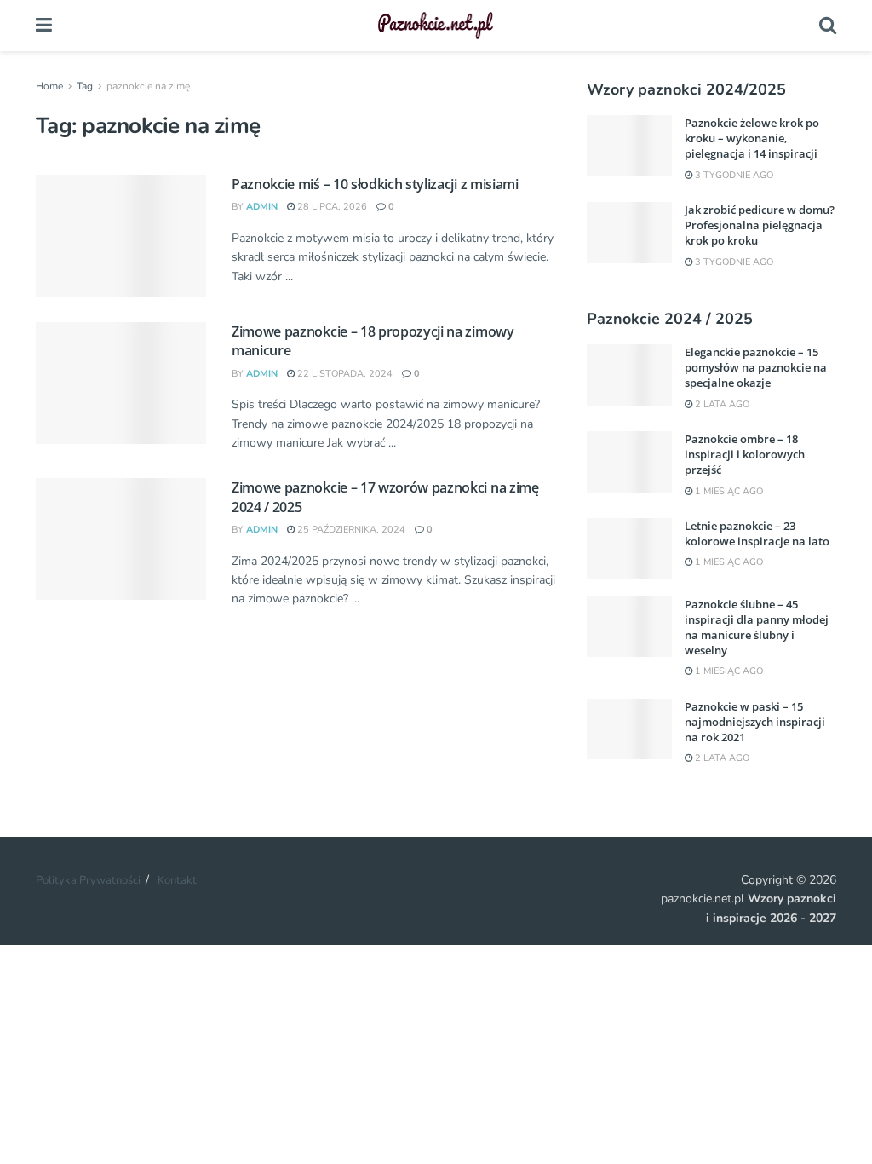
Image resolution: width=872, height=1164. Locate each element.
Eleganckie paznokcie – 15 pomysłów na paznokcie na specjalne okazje (756, 367)
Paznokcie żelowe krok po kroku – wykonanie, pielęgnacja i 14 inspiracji (752, 138)
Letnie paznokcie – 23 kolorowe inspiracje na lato (757, 533)
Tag (85, 86)
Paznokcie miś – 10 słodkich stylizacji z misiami (375, 184)
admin (262, 206)
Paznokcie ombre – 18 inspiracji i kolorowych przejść (745, 454)
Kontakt (177, 880)
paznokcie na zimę (148, 86)
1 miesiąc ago (727, 491)
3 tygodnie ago (732, 175)
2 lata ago (720, 404)
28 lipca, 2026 (331, 206)
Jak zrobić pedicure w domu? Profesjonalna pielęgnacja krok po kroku (760, 225)
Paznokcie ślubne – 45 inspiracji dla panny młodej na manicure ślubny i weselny (757, 627)
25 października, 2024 (350, 529)
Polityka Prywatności (88, 880)
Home (49, 86)
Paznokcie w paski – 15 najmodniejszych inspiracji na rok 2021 (755, 722)
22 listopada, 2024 (344, 373)
